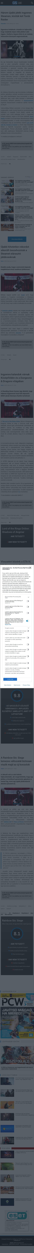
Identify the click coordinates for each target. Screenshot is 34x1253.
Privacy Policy (26, 685)
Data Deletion (7, 685)
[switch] (27, 601)
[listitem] (17, 597)
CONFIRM (10, 679)
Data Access (17, 685)
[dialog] (17, 626)
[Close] (30, 568)
